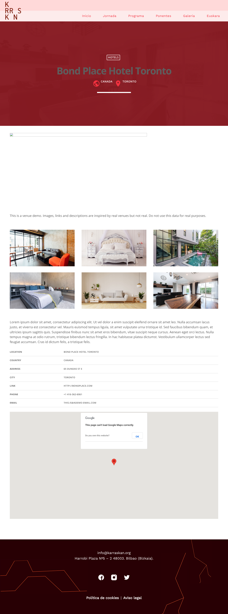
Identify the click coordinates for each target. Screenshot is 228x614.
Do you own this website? (97, 435)
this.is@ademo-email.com (80, 402)
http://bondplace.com (78, 385)
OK (137, 436)
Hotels (113, 57)
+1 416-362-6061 (73, 394)
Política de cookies (102, 598)
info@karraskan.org (114, 553)
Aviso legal (132, 598)
